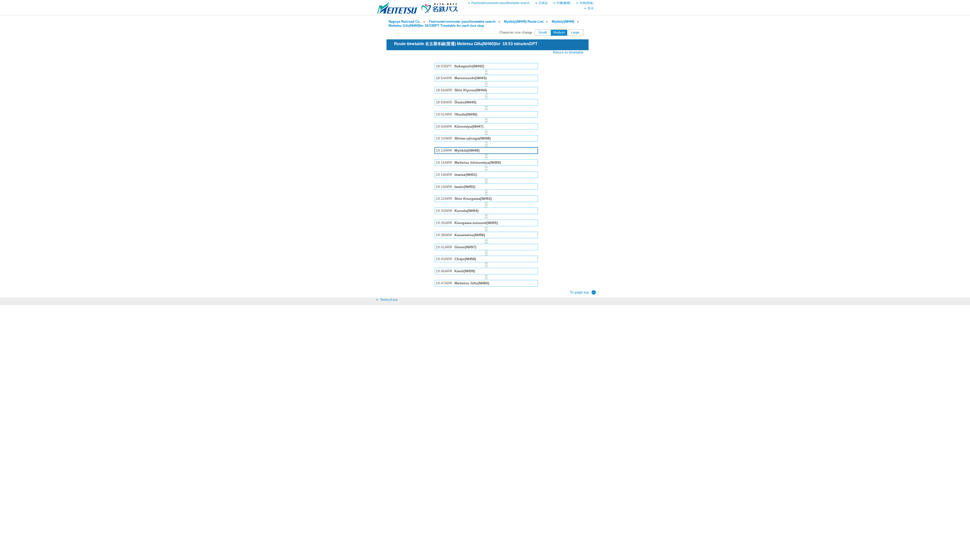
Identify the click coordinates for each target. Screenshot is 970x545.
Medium (559, 32)
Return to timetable (568, 52)
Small (543, 32)
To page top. (580, 292)
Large (575, 32)
